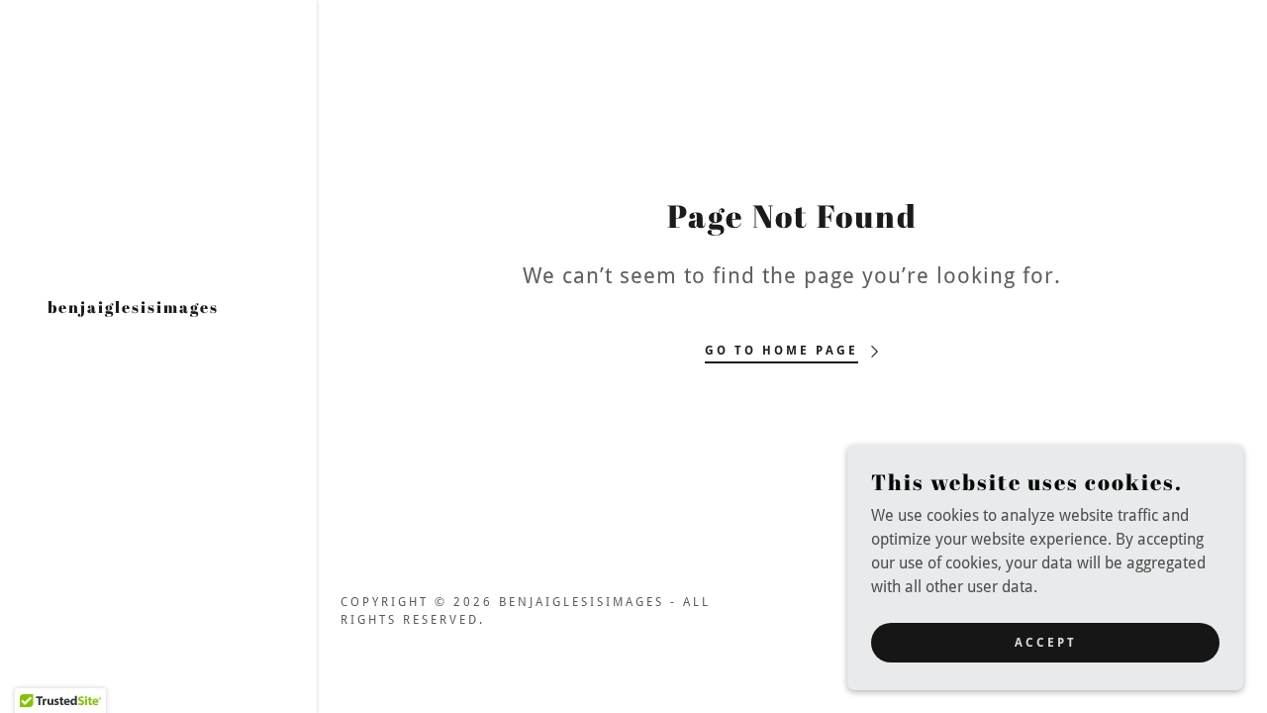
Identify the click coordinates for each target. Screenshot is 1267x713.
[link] (133, 307)
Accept (1046, 642)
